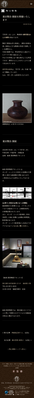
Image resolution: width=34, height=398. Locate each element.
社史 (18, 365)
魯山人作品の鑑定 (28, 363)
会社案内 (17, 367)
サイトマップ (7, 388)
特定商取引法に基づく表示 (14, 388)
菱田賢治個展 (7, 69)
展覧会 (7, 363)
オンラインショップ (13, 365)
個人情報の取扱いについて (24, 388)
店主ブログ (28, 365)
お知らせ (11, 363)
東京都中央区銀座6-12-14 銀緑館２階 (16, 283)
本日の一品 (16, 363)
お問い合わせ (22, 365)
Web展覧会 (6, 365)
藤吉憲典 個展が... (18, 340)
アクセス (3, 363)
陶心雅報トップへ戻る (17, 349)
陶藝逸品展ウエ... (18, 333)
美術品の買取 (21, 363)
